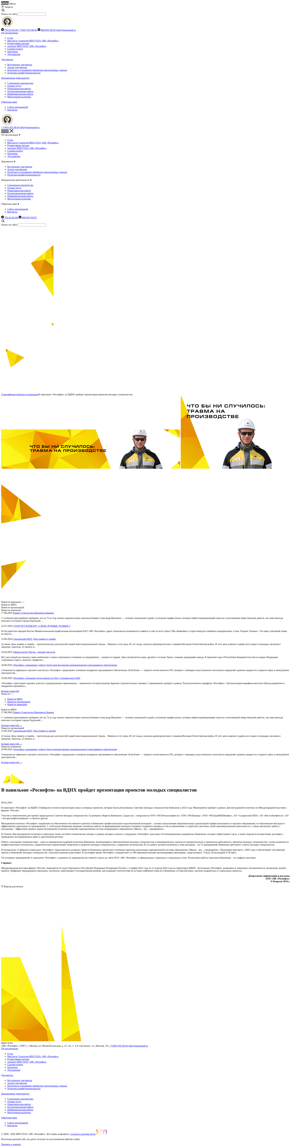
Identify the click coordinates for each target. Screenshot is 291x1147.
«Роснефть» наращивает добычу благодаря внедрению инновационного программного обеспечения (65, 665)
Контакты (12, 110)
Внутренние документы (19, 64)
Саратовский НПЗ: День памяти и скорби (34, 639)
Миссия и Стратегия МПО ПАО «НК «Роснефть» (33, 40)
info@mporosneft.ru (66, 30)
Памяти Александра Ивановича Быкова (33, 613)
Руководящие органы (18, 43)
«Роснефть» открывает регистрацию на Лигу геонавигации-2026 (46, 678)
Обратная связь (9, 102)
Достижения (13, 54)
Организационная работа (20, 91)
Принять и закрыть (11, 1144)
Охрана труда (14, 86)
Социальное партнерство (20, 83)
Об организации (9, 33)
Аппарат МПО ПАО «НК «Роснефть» (27, 46)
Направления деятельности (15, 78)
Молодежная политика (19, 96)
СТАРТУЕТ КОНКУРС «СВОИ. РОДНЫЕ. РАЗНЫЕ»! (41, 626)
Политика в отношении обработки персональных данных (37, 70)
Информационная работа (20, 94)
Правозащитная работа (19, 88)
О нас (10, 38)
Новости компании (28, 394)
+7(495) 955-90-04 (28, 30)
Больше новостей (10, 691)
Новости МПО (15, 699)
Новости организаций (18, 701)
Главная (5, 394)
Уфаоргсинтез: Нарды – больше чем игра (34, 652)
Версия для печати (13, 886)
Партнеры (12, 51)
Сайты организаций (17, 107)
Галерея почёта (15, 49)
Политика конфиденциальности (23, 73)
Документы (7, 59)
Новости (13, 394)
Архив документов (17, 67)
